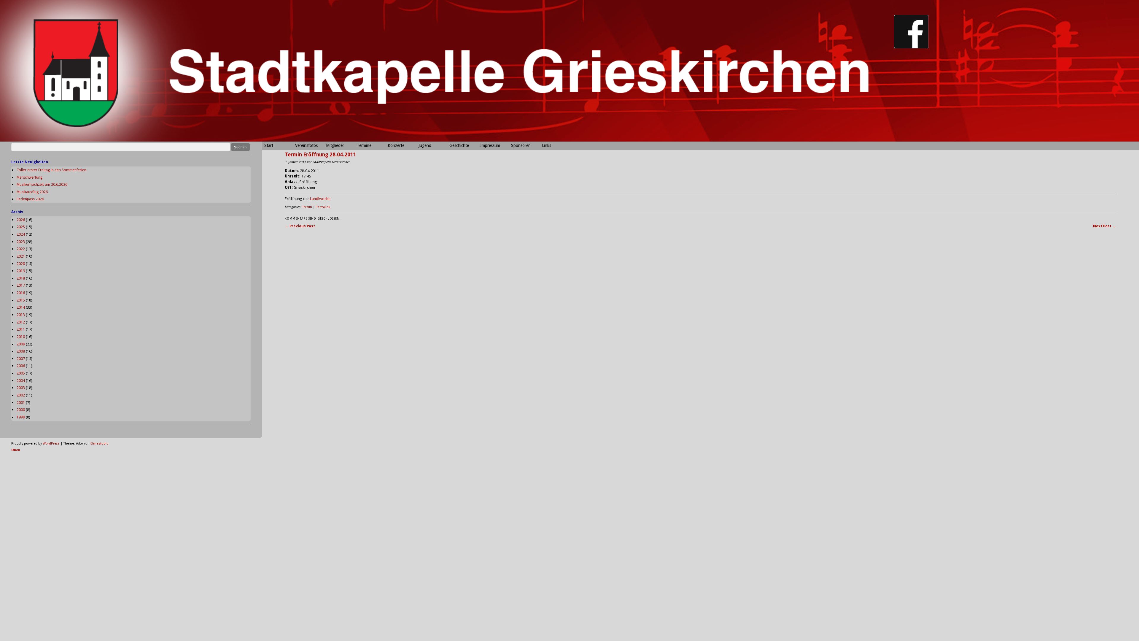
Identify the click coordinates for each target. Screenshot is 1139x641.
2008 (21, 351)
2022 (21, 249)
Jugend (425, 145)
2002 (21, 395)
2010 (21, 336)
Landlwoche (320, 198)
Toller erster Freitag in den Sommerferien (51, 170)
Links (546, 145)
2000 (21, 409)
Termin (307, 207)
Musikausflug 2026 (32, 192)
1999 (21, 417)
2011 (21, 329)
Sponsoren (521, 145)
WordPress (51, 443)
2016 (21, 293)
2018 (21, 278)
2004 (21, 380)
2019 (21, 271)
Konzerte (396, 145)
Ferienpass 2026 (30, 199)
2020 (21, 263)
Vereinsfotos (306, 145)
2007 (21, 358)
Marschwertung (29, 177)
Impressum (490, 145)
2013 (21, 314)
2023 (21, 241)
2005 (21, 373)
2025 (21, 227)
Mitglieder (335, 145)
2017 (21, 285)
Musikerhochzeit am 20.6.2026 (42, 184)
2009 (21, 344)
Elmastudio (99, 443)
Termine (364, 145)
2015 (21, 300)
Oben (15, 450)
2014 (21, 307)
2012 (21, 322)
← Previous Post (300, 226)
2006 (21, 366)
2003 (21, 387)
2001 (21, 402)
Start (268, 145)
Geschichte (459, 145)
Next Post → (1104, 226)
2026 (21, 220)
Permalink (323, 207)
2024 (21, 234)
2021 (21, 256)
